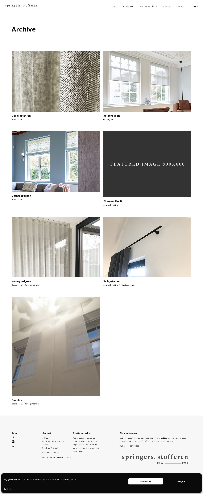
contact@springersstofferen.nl (57, 457)
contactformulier (158, 438)
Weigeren (181, 481)
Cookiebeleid (10, 489)
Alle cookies (145, 481)
